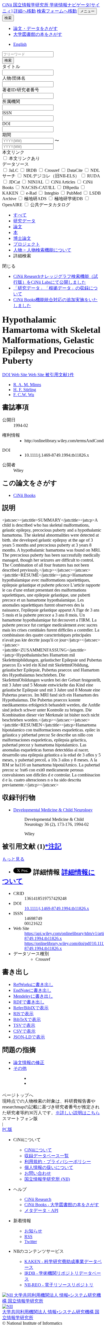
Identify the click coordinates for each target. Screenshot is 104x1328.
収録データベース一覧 (46, 1155)
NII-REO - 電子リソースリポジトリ (58, 1284)
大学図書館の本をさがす (37, 34)
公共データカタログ (49, 204)
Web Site (19, 374)
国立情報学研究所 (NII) (47, 1179)
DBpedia (71, 187)
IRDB (31, 170)
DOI (6, 123)
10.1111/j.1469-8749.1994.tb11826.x (56, 908)
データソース (15, 164)
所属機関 (11, 101)
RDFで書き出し (28, 1002)
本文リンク (13, 152)
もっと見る (13, 859)
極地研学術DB (68, 198)
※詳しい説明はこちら (77, 1112)
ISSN (7, 112)
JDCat (14, 182)
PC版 (7, 1129)
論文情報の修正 (28, 1062)
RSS (28, 1236)
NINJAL (35, 182)
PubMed (74, 193)
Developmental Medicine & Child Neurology (53, 810)
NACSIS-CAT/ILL (38, 187)
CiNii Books (24, 495)
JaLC (13, 170)
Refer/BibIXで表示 (31, 1007)
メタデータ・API (41, 1210)
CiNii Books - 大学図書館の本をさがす (61, 1204)
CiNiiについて (38, 1150)
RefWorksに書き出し (33, 984)
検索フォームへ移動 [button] (57, 11)
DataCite (75, 170)
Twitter (30, 1241)
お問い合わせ (37, 1173)
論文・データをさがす (35, 28)
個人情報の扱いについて (48, 1167)
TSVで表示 (24, 1025)
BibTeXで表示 (27, 1019)
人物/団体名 (14, 78)
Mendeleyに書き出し (33, 996)
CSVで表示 (24, 1031)
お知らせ (33, 1231)
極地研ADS (35, 198)
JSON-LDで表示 (29, 1037)
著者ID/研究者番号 (20, 89)
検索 (8, 18)
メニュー (87, 11)
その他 (20, 1068)
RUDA (93, 175)
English (20, 44)
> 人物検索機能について (47, 250)
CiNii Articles (63, 182)
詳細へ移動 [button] (25, 11)
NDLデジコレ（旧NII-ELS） (51, 175)
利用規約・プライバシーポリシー (57, 1161)
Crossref (52, 170)
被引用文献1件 (59, 374)
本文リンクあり (24, 158)
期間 (6, 134)
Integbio (51, 193)
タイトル (11, 66)
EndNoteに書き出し (32, 990)
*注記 (53, 846)
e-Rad (31, 193)
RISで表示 (23, 1013)
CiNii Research (37, 1199)
